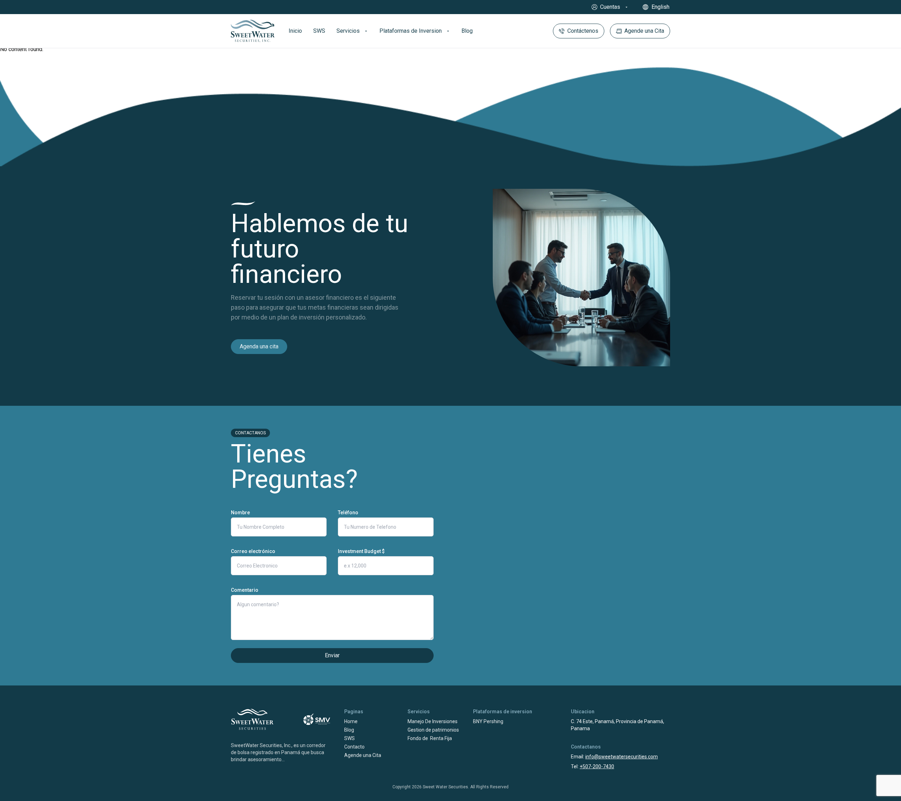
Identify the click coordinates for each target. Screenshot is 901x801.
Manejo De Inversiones (433, 721)
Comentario (244, 590)
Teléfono (348, 512)
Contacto (354, 747)
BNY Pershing (488, 721)
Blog (349, 730)
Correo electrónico (253, 551)
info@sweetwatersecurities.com (621, 756)
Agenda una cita (259, 346)
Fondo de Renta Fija (430, 738)
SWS (349, 738)
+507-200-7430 (597, 766)
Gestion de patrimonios (433, 730)
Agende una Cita (362, 755)
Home (351, 721)
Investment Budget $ (361, 551)
